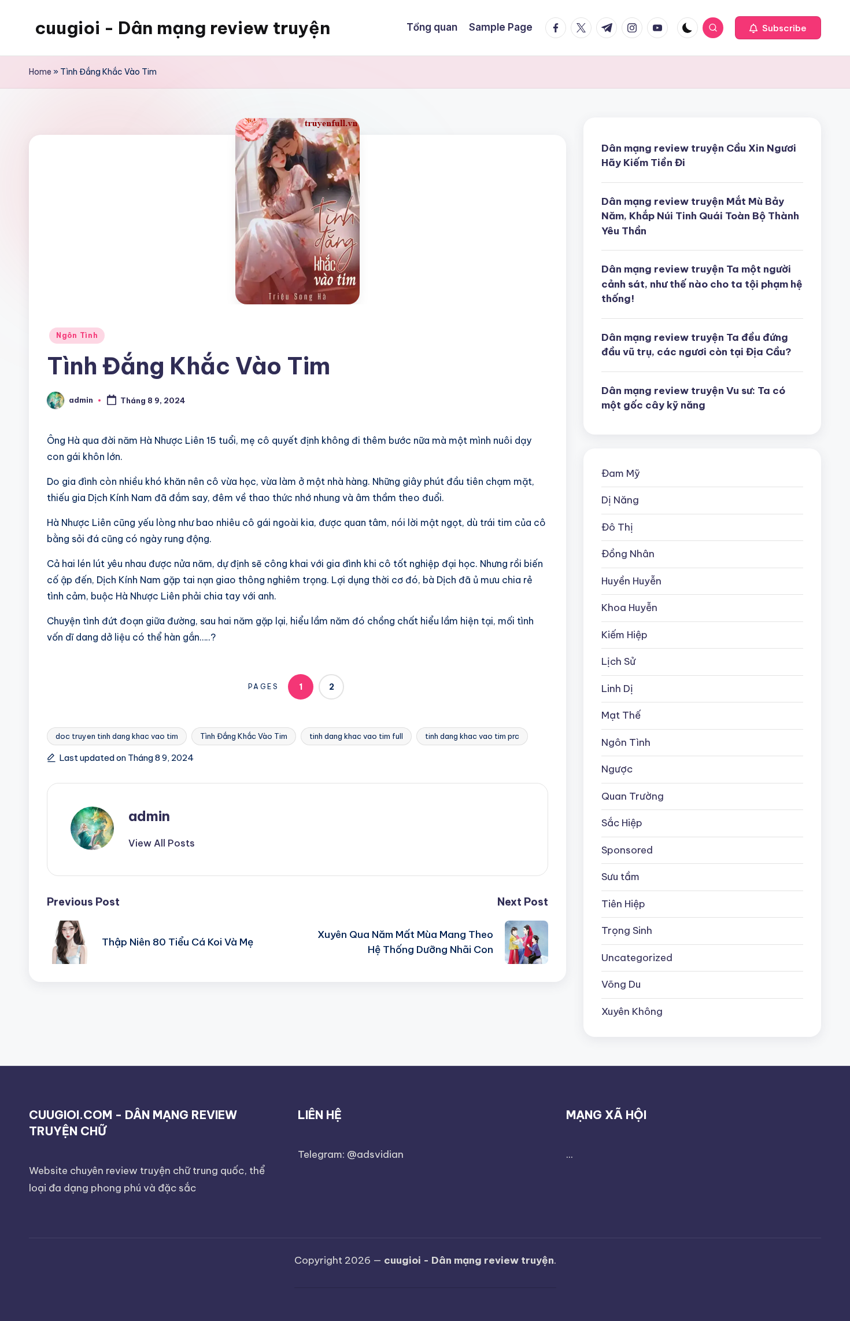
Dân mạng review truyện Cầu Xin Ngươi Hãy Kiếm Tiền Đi (698, 156)
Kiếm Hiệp (624, 634)
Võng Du (621, 984)
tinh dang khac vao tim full (356, 736)
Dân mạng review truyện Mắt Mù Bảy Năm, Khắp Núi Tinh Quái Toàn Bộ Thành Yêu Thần (700, 216)
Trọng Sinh (626, 930)
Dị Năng (620, 500)
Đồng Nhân (628, 553)
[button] (778, 27)
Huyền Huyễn (631, 581)
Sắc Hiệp (621, 822)
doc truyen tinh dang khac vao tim (117, 736)
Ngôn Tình (77, 335)
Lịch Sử (618, 661)
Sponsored (627, 850)
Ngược (617, 769)
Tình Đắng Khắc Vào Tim (243, 736)
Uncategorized (636, 957)
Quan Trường (632, 796)
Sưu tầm (620, 876)
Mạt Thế (621, 715)
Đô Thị (617, 527)
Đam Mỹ (620, 473)
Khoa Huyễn (629, 607)
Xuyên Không (632, 1011)
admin (149, 816)
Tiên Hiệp (623, 903)
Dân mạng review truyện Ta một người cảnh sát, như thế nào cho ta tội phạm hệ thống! (702, 284)
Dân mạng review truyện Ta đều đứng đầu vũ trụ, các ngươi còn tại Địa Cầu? (696, 345)
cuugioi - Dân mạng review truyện (182, 28)
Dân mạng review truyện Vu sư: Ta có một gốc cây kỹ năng (693, 398)
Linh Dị (617, 688)
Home (40, 72)
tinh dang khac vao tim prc (472, 736)
